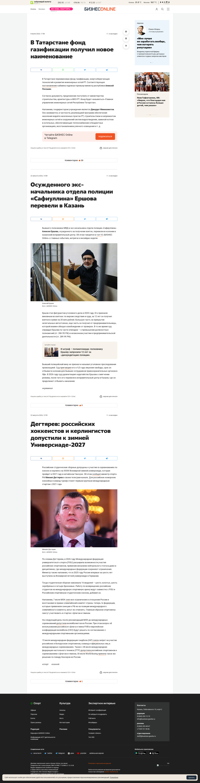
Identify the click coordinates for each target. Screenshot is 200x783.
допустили (61, 623)
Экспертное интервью (101, 703)
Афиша (33, 710)
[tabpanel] (152, 41)
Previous (138, 62)
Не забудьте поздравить (97, 714)
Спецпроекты (94, 729)
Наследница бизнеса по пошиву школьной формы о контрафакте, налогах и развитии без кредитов (149, 54)
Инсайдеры (92, 722)
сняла (96, 640)
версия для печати (110, 148)
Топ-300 (91, 737)
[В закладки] (126, 39)
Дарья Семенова (155, 29)
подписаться (105, 136)
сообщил (96, 474)
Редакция (35, 729)
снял (68, 599)
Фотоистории (64, 722)
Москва (147, 2)
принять (191, 777)
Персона (34, 714)
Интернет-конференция (97, 710)
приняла (102, 653)
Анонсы (62, 710)
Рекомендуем (142, 94)
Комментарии (74, 160)
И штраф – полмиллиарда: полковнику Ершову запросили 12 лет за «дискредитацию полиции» (82, 352)
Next (167, 62)
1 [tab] (150, 62)
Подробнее (114, 777)
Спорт (45, 664)
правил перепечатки (111, 772)
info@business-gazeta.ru (146, 719)
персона (140, 23)
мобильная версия (96, 753)
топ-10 (100, 235)
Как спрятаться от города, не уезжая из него (150, 99)
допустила (86, 650)
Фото (61, 718)
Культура (64, 703)
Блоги (33, 718)
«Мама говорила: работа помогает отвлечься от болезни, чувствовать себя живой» (152, 43)
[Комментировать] (126, 32)
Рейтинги (91, 718)
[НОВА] (61, 10)
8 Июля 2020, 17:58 (38, 34)
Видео (61, 714)
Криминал (47, 388)
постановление (49, 85)
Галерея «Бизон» (94, 733)
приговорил (66, 367)
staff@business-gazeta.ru (146, 736)
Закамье (41, 9)
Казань (131, 2)
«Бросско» (153, 32)
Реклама (63, 729)
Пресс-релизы (36, 722)
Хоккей (55, 664)
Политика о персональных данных (99, 763)
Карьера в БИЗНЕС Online (40, 733)
